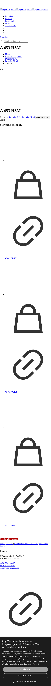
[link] (29, 41)
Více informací (33, 664)
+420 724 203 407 (7, 563)
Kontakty (4, 37)
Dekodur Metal (11, 61)
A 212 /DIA (10, 525)
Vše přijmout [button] (26, 669)
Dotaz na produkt (42, 117)
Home (7, 54)
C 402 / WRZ (11, 392)
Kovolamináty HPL (13, 56)
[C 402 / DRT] (28, 145)
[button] (25, 681)
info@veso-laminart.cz (9, 568)
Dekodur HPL (11, 59)
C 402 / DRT (10, 258)
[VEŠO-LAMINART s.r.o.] (24, 8)
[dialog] (25, 661)
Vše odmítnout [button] (25, 676)
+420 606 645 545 (7, 565)
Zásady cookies (6, 543)
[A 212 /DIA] (28, 412)
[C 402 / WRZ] (28, 279)
